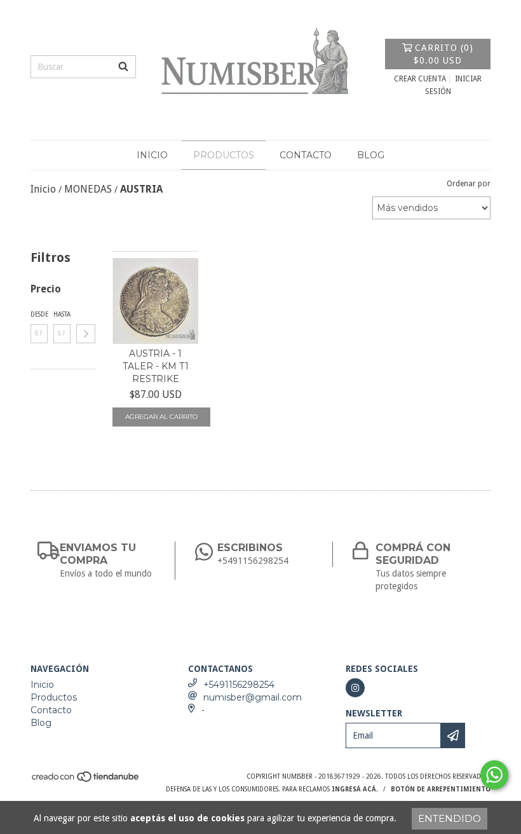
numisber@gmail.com (252, 697)
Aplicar (85, 333)
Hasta (62, 314)
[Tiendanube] (86, 780)
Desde (39, 314)
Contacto (306, 155)
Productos (223, 155)
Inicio (152, 155)
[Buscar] (123, 66)
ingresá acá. (355, 789)
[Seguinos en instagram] (355, 687)
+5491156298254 (238, 684)
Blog (370, 155)
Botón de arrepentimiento (441, 789)
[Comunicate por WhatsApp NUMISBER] (494, 775)
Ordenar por (469, 183)
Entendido (449, 818)
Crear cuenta (420, 78)
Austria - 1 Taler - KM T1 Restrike (156, 366)
